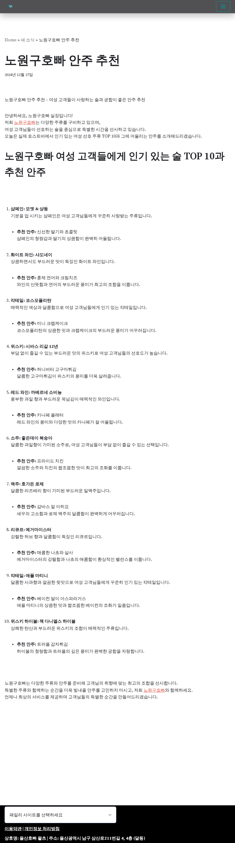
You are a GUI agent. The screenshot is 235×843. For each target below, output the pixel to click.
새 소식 (28, 40)
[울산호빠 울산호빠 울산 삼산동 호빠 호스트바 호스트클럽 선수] (12, 6)
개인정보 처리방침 (42, 829)
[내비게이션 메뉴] (223, 6)
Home (11, 40)
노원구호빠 (24, 122)
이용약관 (13, 829)
